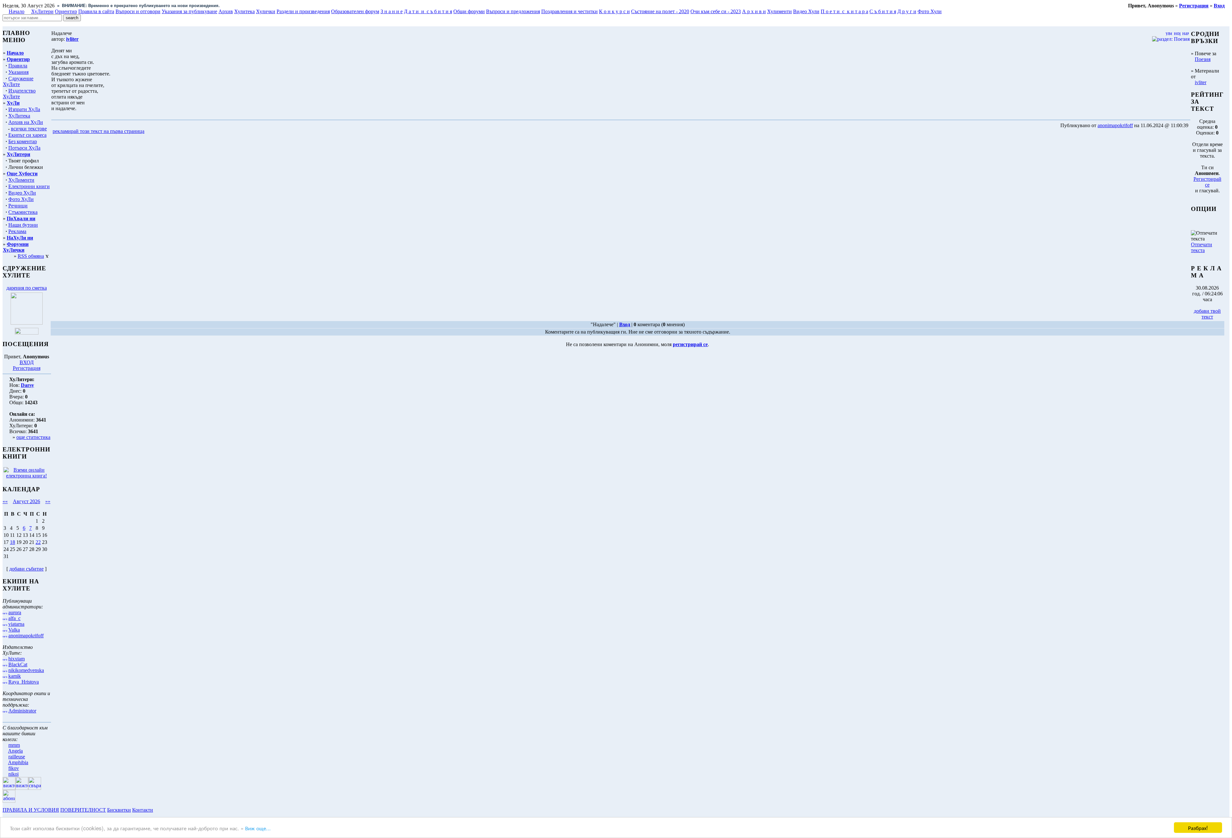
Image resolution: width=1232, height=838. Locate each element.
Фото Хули (930, 11)
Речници (18, 205)
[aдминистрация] (156, 810)
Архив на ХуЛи (25, 122)
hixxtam (16, 658)
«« (5, 501)
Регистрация (26, 368)
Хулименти (779, 11)
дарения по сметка (26, 288)
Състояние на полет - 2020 (660, 11)
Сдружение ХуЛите (18, 81)
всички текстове (29, 128)
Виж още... (258, 828)
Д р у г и (906, 11)
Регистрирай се (1207, 182)
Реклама (17, 231)
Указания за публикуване (189, 11)
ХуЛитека (19, 115)
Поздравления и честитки (569, 11)
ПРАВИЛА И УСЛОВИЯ (31, 810)
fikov (13, 768)
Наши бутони (23, 225)
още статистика (33, 437)
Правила (17, 65)
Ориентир (18, 59)
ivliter (1200, 82)
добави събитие (26, 569)
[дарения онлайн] (26, 333)
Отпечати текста (1201, 247)
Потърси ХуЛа (24, 148)
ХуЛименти (21, 180)
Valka (14, 630)
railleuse (16, 756)
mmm (14, 745)
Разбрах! (1198, 828)
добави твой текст (1207, 313)
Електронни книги (29, 186)
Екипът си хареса (27, 135)
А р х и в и (754, 11)
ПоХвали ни (21, 218)
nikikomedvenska (26, 670)
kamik (14, 676)
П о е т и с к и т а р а (844, 11)
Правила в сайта (96, 11)
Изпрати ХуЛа (24, 109)
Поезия (1203, 59)
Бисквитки (119, 810)
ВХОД (27, 362)
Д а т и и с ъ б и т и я (428, 11)
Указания (18, 72)
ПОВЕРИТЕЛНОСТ (83, 810)
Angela (15, 751)
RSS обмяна (31, 256)
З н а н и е (392, 11)
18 (12, 542)
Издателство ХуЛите (19, 93)
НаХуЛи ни (20, 237)
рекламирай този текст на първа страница (98, 131)
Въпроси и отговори (138, 11)
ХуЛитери (42, 11)
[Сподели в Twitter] (182, 131)
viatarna (16, 624)
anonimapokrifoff (26, 635)
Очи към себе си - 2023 (715, 11)
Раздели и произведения (303, 11)
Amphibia (18, 762)
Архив (225, 11)
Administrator (22, 710)
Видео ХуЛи (22, 193)
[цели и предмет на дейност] (27, 323)
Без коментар (22, 141)
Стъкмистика (23, 212)
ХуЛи (13, 103)
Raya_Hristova (23, 682)
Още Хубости (22, 173)
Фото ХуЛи (21, 199)
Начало (16, 11)
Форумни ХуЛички (16, 247)
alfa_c (14, 618)
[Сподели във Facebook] (157, 131)
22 (38, 542)
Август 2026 (26, 501)
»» (47, 501)
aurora (14, 612)
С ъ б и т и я (882, 11)
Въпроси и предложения (513, 11)
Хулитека (244, 11)
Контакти (142, 810)
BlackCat (17, 664)
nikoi (13, 774)
